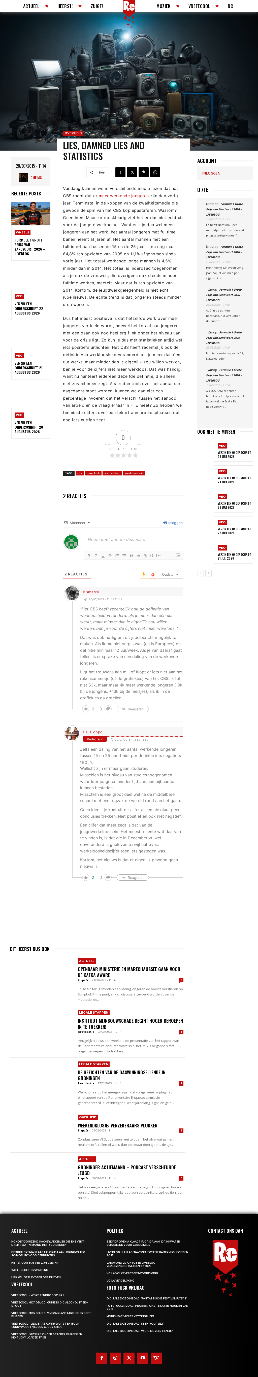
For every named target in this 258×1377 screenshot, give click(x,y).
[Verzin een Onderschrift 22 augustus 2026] (30, 277)
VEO (19, 296)
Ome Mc (36, 177)
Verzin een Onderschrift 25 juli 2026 (234, 454)
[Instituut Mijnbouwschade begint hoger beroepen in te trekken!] (41, 1028)
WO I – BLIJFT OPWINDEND (29, 1270)
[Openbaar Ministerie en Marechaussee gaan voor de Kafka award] (41, 976)
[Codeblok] (138, 556)
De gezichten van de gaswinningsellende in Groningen (122, 1075)
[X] (132, 172)
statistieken (112, 473)
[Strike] (110, 556)
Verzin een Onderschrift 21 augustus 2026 (28, 367)
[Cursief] (96, 556)
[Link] (145, 556)
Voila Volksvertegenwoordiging (132, 1273)
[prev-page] (200, 573)
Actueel (86, 961)
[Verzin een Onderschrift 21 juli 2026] (205, 553)
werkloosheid (134, 473)
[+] (159, 555)
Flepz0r (83, 980)
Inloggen (175, 523)
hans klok (93, 473)
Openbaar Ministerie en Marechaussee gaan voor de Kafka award (129, 972)
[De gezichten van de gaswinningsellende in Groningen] (41, 1079)
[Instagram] (115, 1358)
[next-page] (208, 573)
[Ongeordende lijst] (124, 556)
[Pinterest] (144, 172)
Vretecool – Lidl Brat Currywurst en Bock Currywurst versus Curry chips (45, 1325)
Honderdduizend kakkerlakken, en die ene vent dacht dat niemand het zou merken (47, 1243)
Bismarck (91, 592)
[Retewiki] (156, 1358)
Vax (209, 289)
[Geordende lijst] (117, 556)
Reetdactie (86, 1032)
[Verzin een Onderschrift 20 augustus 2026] (30, 396)
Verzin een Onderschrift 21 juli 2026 (234, 556)
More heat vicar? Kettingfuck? (130, 1316)
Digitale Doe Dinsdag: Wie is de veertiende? (140, 1331)
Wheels (22, 232)
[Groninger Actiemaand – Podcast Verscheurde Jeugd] (41, 1174)
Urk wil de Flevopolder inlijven (36, 1277)
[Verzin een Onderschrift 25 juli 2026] (205, 451)
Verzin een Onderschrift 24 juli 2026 (234, 480)
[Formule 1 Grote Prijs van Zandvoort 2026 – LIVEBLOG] (30, 213)
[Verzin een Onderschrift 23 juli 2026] (205, 501)
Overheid (73, 133)
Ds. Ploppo (93, 732)
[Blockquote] (131, 556)
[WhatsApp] (155, 172)
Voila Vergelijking (120, 1280)
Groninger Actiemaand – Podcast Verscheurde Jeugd (127, 1170)
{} (152, 555)
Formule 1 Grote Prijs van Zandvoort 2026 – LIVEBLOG (30, 246)
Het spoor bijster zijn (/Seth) (34, 1262)
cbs (79, 473)
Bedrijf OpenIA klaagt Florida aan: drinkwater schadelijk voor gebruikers (48, 1254)
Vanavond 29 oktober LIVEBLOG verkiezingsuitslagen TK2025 (131, 1264)
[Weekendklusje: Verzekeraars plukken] (41, 1131)
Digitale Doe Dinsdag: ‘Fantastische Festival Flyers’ (147, 1298)
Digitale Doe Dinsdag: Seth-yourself (135, 1323)
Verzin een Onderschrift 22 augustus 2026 (29, 308)
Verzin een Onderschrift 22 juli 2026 (234, 531)
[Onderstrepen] (103, 556)
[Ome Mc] (24, 177)
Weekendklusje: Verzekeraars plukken (117, 1125)
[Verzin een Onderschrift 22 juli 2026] (205, 527)
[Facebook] (120, 172)
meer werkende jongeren (124, 195)
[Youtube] (142, 1358)
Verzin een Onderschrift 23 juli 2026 (234, 505)
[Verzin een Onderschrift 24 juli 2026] (205, 476)
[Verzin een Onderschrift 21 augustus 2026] (30, 337)
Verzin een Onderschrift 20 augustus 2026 (29, 427)
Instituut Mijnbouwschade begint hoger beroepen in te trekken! (130, 1023)
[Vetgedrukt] (88, 556)
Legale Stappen (93, 1012)
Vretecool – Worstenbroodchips (37, 1295)
